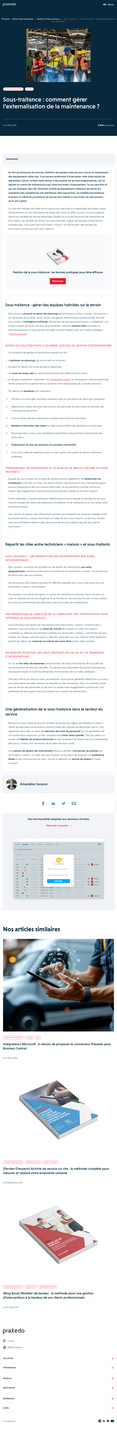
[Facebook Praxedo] (100, 1421)
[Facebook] (43, 803)
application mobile (60, 379)
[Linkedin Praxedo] (104, 1421)
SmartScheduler (17, 334)
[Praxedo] (9, 4)
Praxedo (6, 19)
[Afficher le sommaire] (58, 158)
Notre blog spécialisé (22, 19)
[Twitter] (64, 803)
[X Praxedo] (108, 1421)
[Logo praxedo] (58, 1331)
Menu (111, 4)
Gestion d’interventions (48, 19)
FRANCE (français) (14, 1347)
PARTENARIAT (9, 1367)
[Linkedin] (53, 803)
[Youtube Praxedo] (112, 1421)
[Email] (74, 803)
